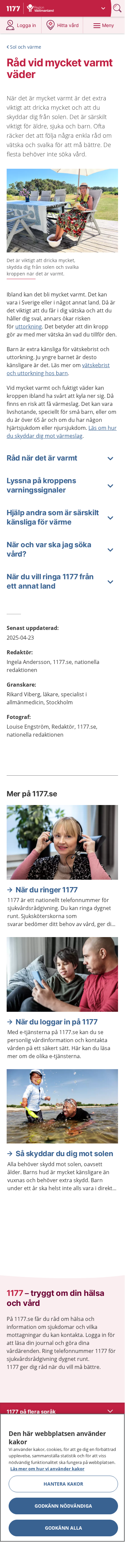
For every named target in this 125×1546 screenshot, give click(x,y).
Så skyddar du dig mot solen (64, 1153)
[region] (62, 1478)
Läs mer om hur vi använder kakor (47, 1469)
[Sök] (118, 8)
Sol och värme (25, 47)
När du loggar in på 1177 (56, 1021)
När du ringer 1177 (47, 889)
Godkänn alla (63, 1528)
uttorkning (28, 326)
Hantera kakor (63, 1484)
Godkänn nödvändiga (63, 1506)
